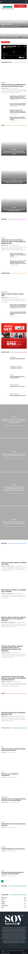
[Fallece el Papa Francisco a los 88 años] (14, 283)
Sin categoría (4, 797)
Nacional (3, 18)
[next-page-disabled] (4, 890)
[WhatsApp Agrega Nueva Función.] (5, 395)
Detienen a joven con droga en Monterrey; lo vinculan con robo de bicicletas (13, 799)
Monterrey (13, 149)
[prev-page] (2, 215)
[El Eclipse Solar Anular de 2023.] (5, 358)
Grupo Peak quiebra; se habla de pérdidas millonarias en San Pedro (13, 749)
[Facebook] (10, 945)
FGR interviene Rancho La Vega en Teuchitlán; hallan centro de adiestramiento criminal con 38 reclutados (12, 648)
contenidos (8, 652)
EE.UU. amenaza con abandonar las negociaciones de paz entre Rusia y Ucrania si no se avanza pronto (18, 306)
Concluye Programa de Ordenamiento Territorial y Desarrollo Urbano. (12, 873)
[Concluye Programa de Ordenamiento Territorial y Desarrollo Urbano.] (14, 861)
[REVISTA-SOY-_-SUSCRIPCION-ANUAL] (14, 336)
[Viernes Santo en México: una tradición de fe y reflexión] (14, 580)
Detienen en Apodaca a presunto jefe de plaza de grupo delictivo (14, 210)
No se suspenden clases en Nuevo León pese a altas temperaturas (18, 104)
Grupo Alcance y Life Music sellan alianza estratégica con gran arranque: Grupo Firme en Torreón (18, 97)
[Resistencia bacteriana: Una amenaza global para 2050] (14, 703)
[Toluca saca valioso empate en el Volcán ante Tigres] (14, 553)
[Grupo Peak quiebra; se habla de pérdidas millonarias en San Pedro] (14, 737)
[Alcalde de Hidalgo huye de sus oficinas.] (14, 837)
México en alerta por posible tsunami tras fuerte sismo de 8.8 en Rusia (13, 85)
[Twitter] (17, 945)
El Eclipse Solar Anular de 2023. (17, 358)
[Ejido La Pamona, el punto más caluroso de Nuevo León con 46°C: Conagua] (5, 119)
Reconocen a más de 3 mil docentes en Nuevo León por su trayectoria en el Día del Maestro (18, 111)
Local (14, 179)
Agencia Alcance (5, 42)
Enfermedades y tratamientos (16, 366)
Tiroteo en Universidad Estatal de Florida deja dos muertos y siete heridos (18, 313)
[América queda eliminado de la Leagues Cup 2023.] (5, 376)
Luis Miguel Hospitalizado (16, 368)
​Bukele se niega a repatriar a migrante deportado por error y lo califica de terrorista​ (13, 618)
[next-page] (4, 215)
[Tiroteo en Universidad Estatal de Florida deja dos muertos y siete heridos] (5, 314)
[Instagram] (14, 945)
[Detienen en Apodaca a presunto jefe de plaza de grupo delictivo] (14, 198)
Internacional (13, 357)
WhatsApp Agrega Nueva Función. (18, 395)
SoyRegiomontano (5, 88)
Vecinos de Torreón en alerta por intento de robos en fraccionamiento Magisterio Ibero (13, 241)
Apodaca (14, 207)
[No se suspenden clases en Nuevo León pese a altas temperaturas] (5, 105)
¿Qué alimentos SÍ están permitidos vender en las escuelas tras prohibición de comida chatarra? (13, 678)
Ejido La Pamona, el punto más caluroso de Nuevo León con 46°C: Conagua (18, 118)
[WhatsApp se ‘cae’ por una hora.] (5, 386)
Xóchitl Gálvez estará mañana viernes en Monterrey (13, 824)
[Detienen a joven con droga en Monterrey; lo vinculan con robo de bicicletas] (14, 787)
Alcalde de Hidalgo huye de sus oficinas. (13, 849)
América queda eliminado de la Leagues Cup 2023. (17, 377)
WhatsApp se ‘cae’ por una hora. (17, 386)
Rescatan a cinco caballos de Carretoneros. (9, 774)
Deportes (3, 566)
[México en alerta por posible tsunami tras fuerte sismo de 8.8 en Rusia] (11, 33)
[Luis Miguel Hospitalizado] (5, 367)
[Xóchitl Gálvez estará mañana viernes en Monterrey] (14, 812)
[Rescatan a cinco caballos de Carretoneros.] (14, 762)
